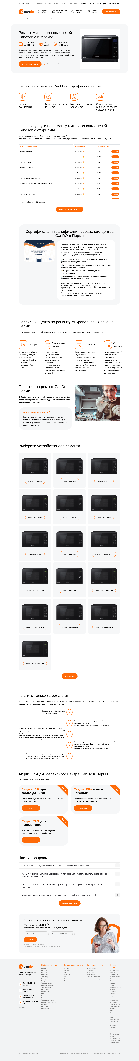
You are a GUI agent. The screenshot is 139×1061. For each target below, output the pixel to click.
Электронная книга (47, 1000)
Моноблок (67, 970)
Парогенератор (115, 1004)
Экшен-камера (46, 987)
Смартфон (44, 974)
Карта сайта (64, 1053)
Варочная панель (115, 987)
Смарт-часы (45, 989)
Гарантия (40, 3)
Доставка (48, 3)
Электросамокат (46, 983)
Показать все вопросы (69, 903)
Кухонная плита (115, 1038)
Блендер (113, 1028)
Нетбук (43, 968)
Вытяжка (113, 1025)
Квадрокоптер (45, 981)
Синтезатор (45, 1006)
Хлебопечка (114, 1013)
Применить (31, 808)
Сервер (43, 979)
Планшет (44, 972)
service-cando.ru (23, 978)
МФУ (65, 972)
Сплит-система (115, 1040)
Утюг (111, 1011)
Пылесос (113, 985)
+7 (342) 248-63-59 (29, 984)
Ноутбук (67, 968)
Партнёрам (73, 3)
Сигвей (43, 994)
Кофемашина (114, 974)
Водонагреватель (115, 1019)
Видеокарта (68, 981)
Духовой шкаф (114, 989)
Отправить (30, 939)
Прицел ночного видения (95, 979)
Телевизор (44, 977)
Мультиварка (114, 1000)
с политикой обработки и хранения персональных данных (42, 946)
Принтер (67, 974)
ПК (65, 977)
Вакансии (22, 1007)
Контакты (64, 3)
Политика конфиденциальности (79, 1053)
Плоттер (44, 998)
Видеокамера (45, 1008)
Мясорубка (113, 1002)
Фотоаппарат (91, 972)
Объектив (90, 970)
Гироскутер (45, 991)
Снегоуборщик (114, 1042)
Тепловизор (91, 974)
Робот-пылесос (115, 977)
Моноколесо (45, 996)
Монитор (67, 979)
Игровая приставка (47, 985)
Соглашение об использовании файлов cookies (105, 1053)
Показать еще (69, 676)
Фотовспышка (91, 968)
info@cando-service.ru (28, 990)
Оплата (56, 3)
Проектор (44, 970)
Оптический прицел (93, 977)
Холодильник (114, 979)
